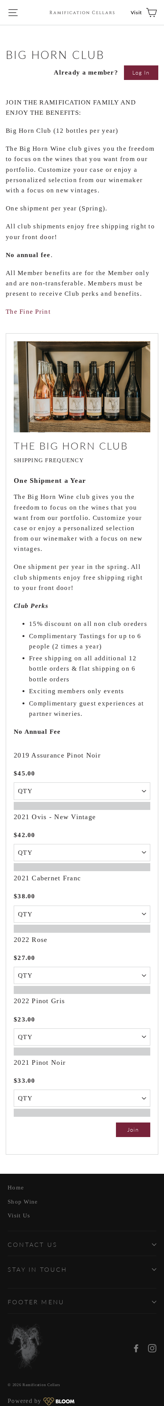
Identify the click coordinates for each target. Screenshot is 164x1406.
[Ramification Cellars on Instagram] (152, 1347)
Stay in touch (38, 1269)
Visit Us (19, 1215)
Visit (136, 12)
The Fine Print (28, 311)
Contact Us (33, 1244)
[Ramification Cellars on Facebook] (136, 1347)
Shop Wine (23, 1202)
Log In (141, 72)
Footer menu (36, 1301)
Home (16, 1187)
